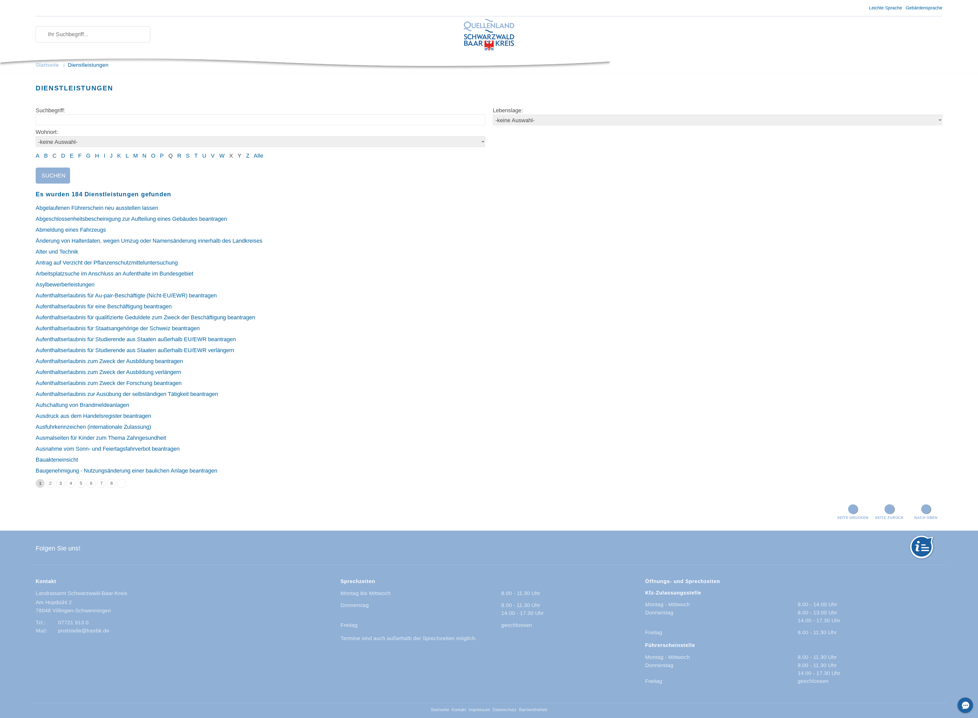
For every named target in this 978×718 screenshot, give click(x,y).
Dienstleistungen (88, 65)
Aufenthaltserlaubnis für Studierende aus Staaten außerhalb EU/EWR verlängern (135, 350)
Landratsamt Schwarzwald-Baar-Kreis (81, 593)
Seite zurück (889, 518)
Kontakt (459, 709)
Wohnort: (47, 132)
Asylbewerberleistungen (65, 284)
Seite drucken (852, 518)
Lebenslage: (508, 110)
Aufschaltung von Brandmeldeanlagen (82, 405)
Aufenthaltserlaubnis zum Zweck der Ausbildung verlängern (108, 372)
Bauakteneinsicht (57, 460)
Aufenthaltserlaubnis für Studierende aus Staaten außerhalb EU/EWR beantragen (136, 339)
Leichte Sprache (885, 7)
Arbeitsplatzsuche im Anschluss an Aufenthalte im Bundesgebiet (114, 273)
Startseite (47, 65)
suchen (53, 175)
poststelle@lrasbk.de (83, 630)
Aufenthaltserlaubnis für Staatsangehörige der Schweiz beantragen (118, 328)
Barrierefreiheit (533, 709)
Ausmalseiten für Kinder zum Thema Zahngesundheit (101, 438)
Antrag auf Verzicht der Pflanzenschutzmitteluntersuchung (107, 262)
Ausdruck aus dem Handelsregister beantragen (93, 416)
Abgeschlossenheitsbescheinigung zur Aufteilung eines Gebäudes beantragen (131, 219)
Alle (258, 156)
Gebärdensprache (924, 7)
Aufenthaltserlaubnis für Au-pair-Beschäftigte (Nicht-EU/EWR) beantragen (126, 295)
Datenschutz (505, 709)
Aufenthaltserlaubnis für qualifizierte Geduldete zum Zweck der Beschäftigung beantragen (145, 317)
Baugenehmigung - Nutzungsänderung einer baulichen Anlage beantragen (126, 470)
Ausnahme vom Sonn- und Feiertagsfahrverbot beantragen (108, 449)
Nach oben (925, 518)
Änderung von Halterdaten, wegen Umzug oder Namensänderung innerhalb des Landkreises (149, 241)
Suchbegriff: (50, 110)
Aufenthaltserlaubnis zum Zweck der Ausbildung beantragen (109, 361)
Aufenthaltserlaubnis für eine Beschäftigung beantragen (104, 306)
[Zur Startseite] (489, 35)
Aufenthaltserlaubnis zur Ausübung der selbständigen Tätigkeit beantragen (127, 394)
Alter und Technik (57, 251)
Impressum (479, 709)
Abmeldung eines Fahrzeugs (71, 230)
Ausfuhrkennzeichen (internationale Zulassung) (93, 427)
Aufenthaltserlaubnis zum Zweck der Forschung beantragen (109, 383)
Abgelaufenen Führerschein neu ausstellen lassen (97, 208)
